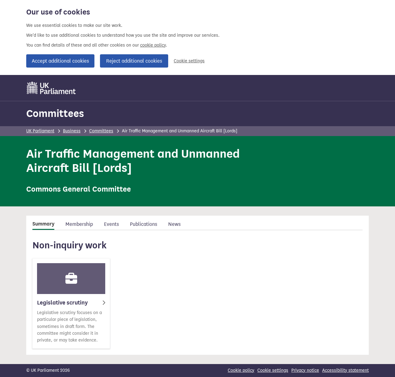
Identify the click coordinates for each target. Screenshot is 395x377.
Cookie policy (241, 370)
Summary (43, 224)
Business (72, 131)
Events (111, 224)
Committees (55, 113)
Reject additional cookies (134, 61)
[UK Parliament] (51, 88)
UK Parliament (40, 131)
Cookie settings (189, 61)
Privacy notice (305, 370)
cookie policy (153, 45)
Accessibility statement (345, 370)
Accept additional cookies (60, 61)
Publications (143, 224)
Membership (79, 224)
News (174, 224)
